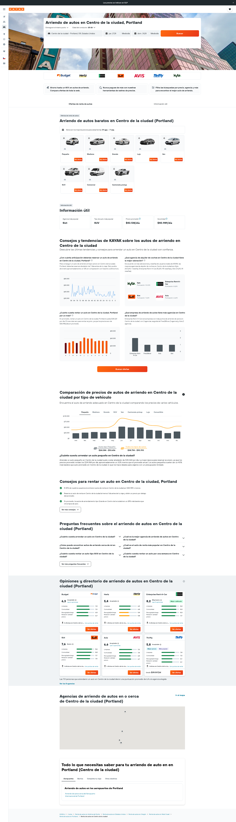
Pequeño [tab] (84, 412)
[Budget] (94, 594)
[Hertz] (136, 594)
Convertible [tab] (158, 412)
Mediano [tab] (96, 412)
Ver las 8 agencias (67, 684)
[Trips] (4, 51)
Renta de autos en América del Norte (87, 814)
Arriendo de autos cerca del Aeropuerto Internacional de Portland (80, 795)
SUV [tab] (115, 412)
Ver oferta (78, 159)
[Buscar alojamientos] (4, 21)
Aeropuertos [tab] (69, 779)
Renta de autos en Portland (69, 816)
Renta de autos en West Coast (159, 814)
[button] (233, 2)
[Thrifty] (179, 638)
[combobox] (57, 27)
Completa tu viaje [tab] (94, 779)
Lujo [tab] (148, 412)
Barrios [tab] (80, 779)
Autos (70, 814)
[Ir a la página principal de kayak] (16, 9)
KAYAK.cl (62, 814)
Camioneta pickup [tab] (135, 412)
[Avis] (136, 638)
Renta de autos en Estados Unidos (114, 814)
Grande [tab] (106, 412)
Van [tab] (122, 412)
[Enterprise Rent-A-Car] (179, 594)
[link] (122, 369)
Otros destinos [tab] (111, 779)
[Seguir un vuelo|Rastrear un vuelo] (4, 39)
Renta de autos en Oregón (137, 814)
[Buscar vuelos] (4, 16)
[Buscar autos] (4, 27)
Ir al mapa (180, 695)
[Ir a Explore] (4, 34)
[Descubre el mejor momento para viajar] (4, 44)
